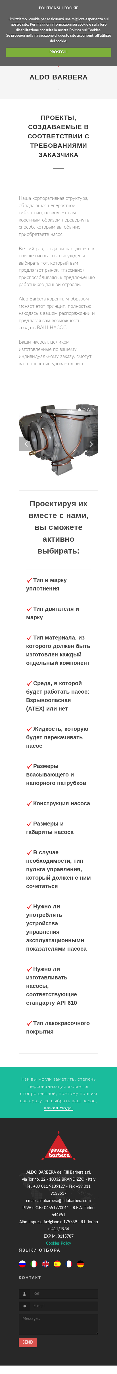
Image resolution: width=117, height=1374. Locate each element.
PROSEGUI (58, 52)
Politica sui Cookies (85, 30)
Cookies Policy (58, 1243)
